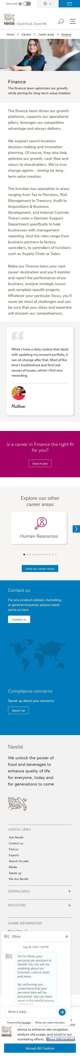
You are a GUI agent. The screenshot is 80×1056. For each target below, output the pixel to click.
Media (13, 867)
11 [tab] (53, 554)
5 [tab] (36, 554)
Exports (14, 855)
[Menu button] (73, 21)
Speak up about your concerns (31, 700)
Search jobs (40, 463)
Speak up (15, 873)
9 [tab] (47, 554)
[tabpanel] (39, 528)
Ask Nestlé (16, 837)
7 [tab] (41, 554)
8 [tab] (44, 554)
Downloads (39, 891)
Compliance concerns (30, 691)
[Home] (25, 19)
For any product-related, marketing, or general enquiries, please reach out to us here (35, 604)
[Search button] (63, 20)
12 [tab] (56, 554)
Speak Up (18, 710)
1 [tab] (24, 554)
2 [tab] (27, 554)
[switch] (27, 4)
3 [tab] (30, 554)
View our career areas (40, 568)
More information (60, 1039)
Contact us (69, 3)
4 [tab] (33, 554)
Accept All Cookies (40, 1048)
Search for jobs (19, 861)
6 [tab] (38, 554)
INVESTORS (39, 905)
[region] (40, 1031)
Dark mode (12, 3)
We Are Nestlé (18, 879)
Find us (13, 849)
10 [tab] (50, 554)
